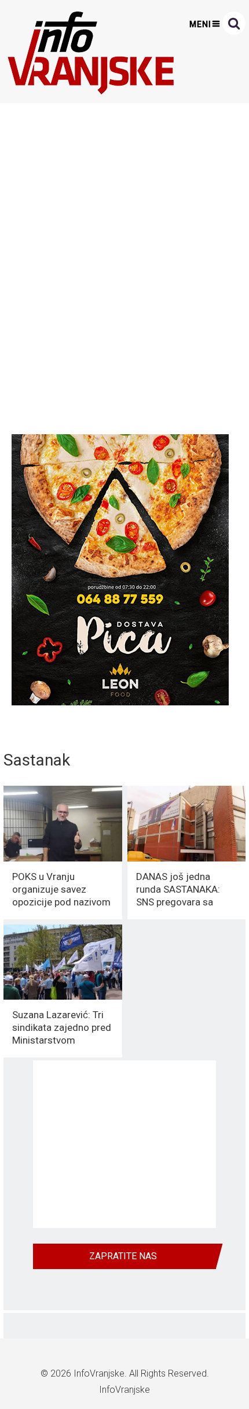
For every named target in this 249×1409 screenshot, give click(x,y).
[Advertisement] (124, 265)
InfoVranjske (99, 1373)
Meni (200, 24)
